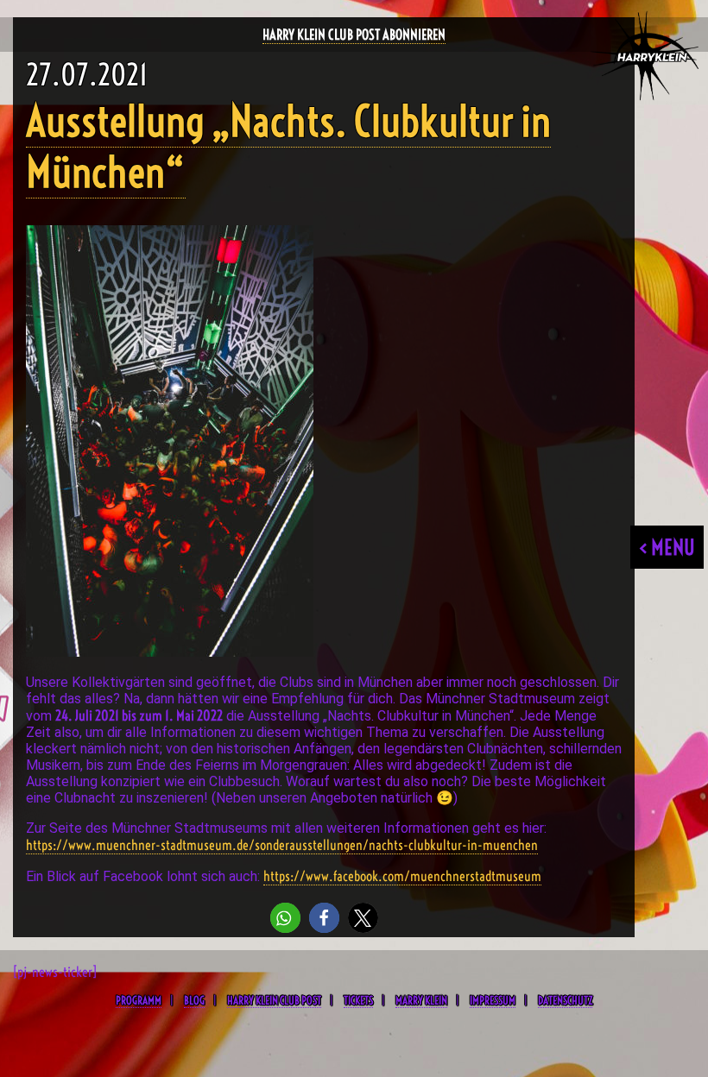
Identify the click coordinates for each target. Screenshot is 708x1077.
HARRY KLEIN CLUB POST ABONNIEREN (354, 34)
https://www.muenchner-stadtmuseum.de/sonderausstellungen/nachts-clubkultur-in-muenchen (282, 844)
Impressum (492, 1000)
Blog (194, 1000)
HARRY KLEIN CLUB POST (274, 1000)
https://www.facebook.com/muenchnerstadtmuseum (402, 876)
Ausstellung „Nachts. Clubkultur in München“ (288, 147)
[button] (285, 918)
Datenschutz (565, 1000)
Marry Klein (421, 1000)
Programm (138, 1000)
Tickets (358, 1000)
